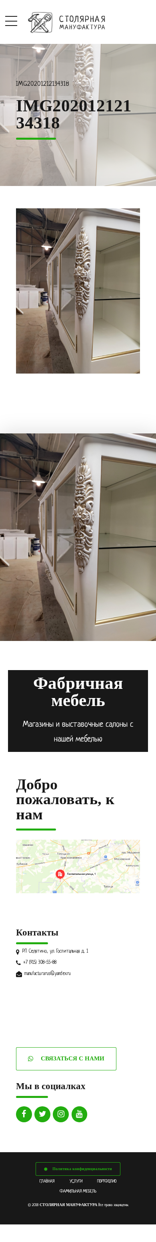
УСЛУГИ (76, 1181)
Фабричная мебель (78, 692)
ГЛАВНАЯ (47, 1181)
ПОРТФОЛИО (106, 1181)
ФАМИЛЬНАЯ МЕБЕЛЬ (78, 1191)
